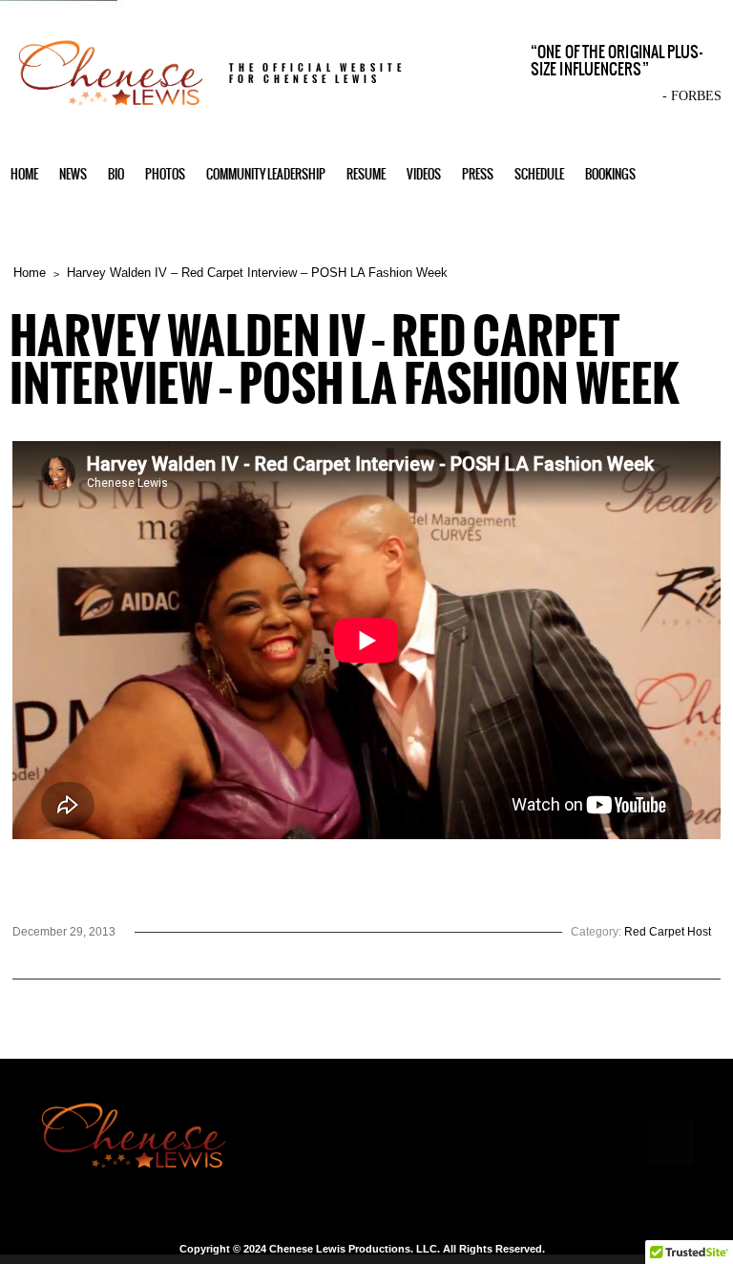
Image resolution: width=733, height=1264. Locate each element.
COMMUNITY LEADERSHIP (265, 174)
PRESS (477, 174)
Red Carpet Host (667, 931)
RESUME (366, 174)
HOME (24, 174)
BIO (116, 174)
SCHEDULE (539, 174)
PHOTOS (165, 174)
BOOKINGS (610, 174)
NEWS (73, 174)
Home (29, 272)
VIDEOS (424, 174)
